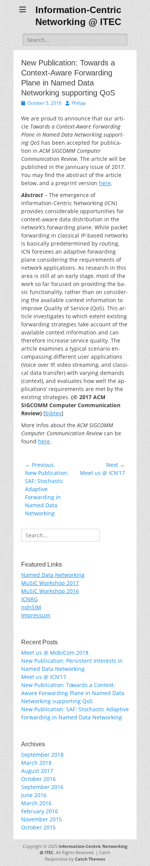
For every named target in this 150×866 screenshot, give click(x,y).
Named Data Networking (53, 574)
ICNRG (29, 599)
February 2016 (39, 811)
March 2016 (36, 803)
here (105, 183)
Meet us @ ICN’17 (43, 676)
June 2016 (34, 795)
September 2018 (42, 754)
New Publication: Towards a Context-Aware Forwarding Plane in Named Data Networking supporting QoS (72, 693)
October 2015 (38, 827)
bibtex (53, 413)
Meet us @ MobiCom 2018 (54, 652)
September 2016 (42, 787)
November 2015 (41, 819)
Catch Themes (90, 859)
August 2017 (37, 770)
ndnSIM (31, 607)
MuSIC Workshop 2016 (50, 591)
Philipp (79, 103)
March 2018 (36, 762)
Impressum (35, 615)
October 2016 (38, 778)
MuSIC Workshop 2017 (50, 583)
